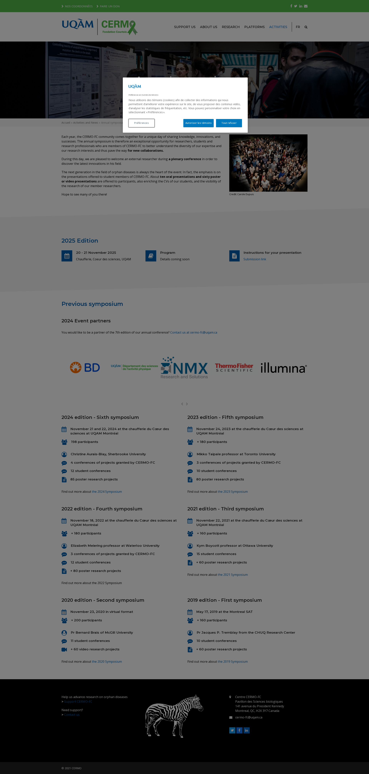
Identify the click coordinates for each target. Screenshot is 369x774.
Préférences (141, 123)
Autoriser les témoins (198, 123)
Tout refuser (229, 123)
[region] (185, 105)
